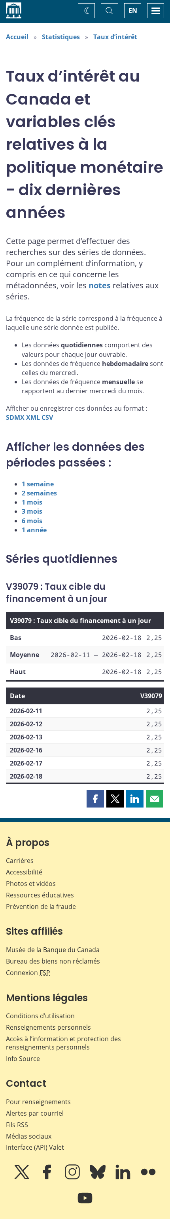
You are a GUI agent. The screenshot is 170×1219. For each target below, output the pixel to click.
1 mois (32, 502)
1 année (34, 530)
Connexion (28, 972)
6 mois (32, 520)
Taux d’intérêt (115, 36)
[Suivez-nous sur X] (22, 1177)
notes (100, 285)
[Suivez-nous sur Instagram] (73, 1177)
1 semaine (38, 484)
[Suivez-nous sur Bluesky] (98, 1177)
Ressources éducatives (40, 895)
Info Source (23, 1058)
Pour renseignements (38, 1101)
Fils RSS (17, 1124)
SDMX (15, 417)
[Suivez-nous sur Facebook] (47, 1177)
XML (33, 417)
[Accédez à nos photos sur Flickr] (148, 1177)
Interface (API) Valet (35, 1147)
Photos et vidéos (31, 883)
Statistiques (61, 36)
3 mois (32, 511)
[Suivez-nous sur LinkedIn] (123, 1177)
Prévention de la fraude (41, 906)
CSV (47, 417)
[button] (95, 799)
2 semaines (39, 493)
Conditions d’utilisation (40, 1015)
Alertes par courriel (35, 1113)
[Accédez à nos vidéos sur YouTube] (85, 1203)
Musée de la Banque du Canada (53, 949)
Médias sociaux (28, 1136)
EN (132, 10)
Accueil (17, 36)
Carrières (20, 860)
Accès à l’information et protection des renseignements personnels (63, 1042)
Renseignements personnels (48, 1027)
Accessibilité (24, 872)
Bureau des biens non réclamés (53, 961)
